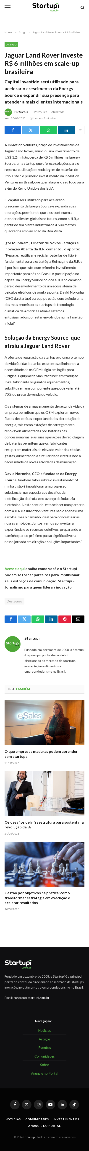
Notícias (13, 1119)
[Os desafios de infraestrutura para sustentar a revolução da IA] (44, 793)
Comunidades (37, 1119)
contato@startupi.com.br (31, 998)
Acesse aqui (15, 568)
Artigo (11, 44)
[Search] (82, 7)
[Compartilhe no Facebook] (13, 130)
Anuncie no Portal (44, 1125)
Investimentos (66, 1119)
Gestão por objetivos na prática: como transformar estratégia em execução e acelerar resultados (37, 898)
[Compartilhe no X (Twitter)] (30, 130)
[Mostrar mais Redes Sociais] (80, 130)
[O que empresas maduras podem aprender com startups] (44, 722)
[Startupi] (45, 7)
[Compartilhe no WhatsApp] (48, 130)
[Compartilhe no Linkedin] (66, 130)
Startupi (24, 112)
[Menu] (7, 7)
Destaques (14, 601)
